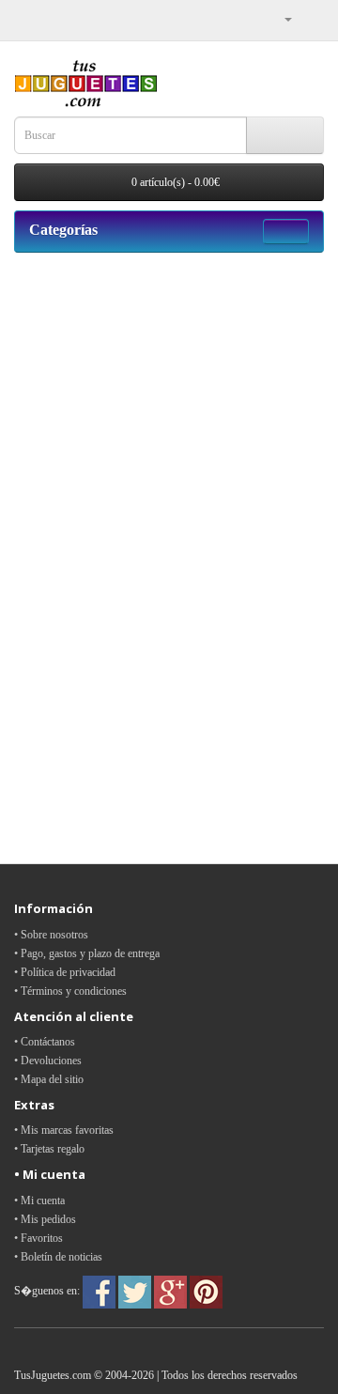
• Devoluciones (48, 1060)
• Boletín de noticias (58, 1256)
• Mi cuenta (39, 1200)
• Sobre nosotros (51, 934)
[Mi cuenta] (280, 18)
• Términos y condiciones (70, 991)
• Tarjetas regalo (49, 1148)
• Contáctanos (44, 1041)
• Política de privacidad (64, 972)
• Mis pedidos (45, 1219)
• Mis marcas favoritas (64, 1130)
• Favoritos (38, 1238)
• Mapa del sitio (49, 1079)
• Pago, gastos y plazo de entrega (87, 953)
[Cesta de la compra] (309, 18)
